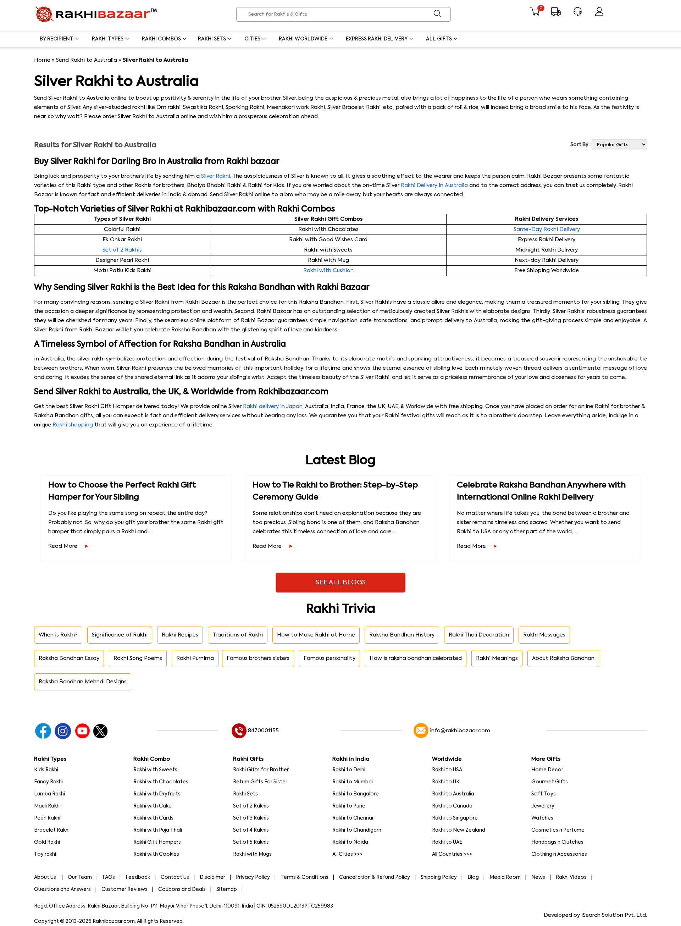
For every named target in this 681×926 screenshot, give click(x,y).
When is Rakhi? (58, 635)
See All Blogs (341, 582)
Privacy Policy (253, 877)
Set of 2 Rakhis (122, 250)
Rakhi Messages (544, 635)
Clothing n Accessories (559, 854)
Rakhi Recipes (180, 635)
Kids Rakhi (46, 769)
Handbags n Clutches (557, 842)
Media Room (505, 877)
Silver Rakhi (215, 176)
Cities (252, 39)
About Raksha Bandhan (563, 658)
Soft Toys (543, 794)
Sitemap (226, 889)
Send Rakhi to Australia (86, 60)
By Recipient (56, 39)
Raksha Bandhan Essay (69, 658)
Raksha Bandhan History (401, 635)
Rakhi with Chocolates (160, 781)
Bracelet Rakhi (52, 830)
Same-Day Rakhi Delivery (547, 229)
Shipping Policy (439, 877)
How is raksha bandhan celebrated (416, 658)
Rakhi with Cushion (328, 270)
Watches (542, 818)
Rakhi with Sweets (155, 769)
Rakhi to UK (446, 781)
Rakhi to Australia (453, 794)
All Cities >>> (347, 854)
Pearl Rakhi (47, 818)
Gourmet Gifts (549, 781)
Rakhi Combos (161, 39)
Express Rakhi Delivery (377, 39)
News (538, 877)
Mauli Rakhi (47, 806)
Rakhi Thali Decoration (479, 635)
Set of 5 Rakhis (251, 842)
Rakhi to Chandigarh (356, 830)
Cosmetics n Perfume (558, 830)
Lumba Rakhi (49, 794)
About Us (45, 877)
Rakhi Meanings (497, 658)
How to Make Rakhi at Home (316, 635)
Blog (473, 877)
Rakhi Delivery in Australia (434, 185)
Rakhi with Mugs (252, 854)
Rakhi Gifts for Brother (261, 769)
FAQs (109, 877)
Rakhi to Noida (350, 842)
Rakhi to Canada (452, 806)
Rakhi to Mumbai (352, 781)
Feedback (138, 877)
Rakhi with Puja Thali (157, 830)
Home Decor (547, 769)
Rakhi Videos (571, 877)
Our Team (80, 877)
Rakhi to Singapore (455, 818)
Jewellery (542, 806)
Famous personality (329, 658)
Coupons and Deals (182, 889)
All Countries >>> (452, 854)
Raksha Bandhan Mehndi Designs (83, 681)
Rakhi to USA (447, 769)
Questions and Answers (62, 889)
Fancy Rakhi (48, 781)
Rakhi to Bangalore (355, 794)
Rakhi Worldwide (303, 39)
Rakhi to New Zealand (458, 830)
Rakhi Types (107, 39)
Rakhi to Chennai (352, 818)
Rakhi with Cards (153, 818)
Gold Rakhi (47, 842)
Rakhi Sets (212, 39)
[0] (534, 14)
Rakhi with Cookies (156, 854)
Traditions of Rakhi (237, 635)
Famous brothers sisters (258, 658)
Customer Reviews (124, 889)
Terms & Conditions (304, 877)
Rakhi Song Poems (138, 658)
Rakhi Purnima (195, 658)
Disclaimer (212, 877)
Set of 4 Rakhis (251, 830)
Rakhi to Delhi (348, 769)
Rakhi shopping (72, 425)
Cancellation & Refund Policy (374, 877)
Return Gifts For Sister (260, 781)
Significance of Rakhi (120, 635)
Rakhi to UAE (447, 842)
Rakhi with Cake (152, 806)
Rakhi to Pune (348, 806)
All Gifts (439, 39)
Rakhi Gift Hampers (157, 842)
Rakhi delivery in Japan (273, 406)
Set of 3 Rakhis (251, 818)
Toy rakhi (45, 854)
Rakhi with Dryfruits (157, 794)
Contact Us (175, 877)
